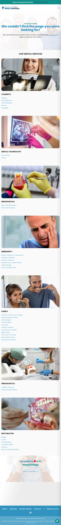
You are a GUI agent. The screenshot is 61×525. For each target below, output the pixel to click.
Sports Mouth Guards (8, 337)
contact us (53, 35)
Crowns (3, 439)
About (4, 509)
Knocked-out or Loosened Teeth (11, 262)
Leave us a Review (29, 471)
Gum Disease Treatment (9, 330)
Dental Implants (6, 442)
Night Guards (5, 332)
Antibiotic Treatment (7, 387)
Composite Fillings (7, 444)
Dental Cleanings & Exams (9, 317)
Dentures (4, 447)
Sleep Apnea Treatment (8, 340)
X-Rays (3, 158)
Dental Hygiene (6, 320)
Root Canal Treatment (8, 208)
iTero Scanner (5, 155)
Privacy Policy (53, 509)
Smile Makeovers (6, 100)
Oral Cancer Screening (8, 335)
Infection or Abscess (7, 260)
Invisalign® (4, 108)
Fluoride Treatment (7, 327)
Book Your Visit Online (41, 2)
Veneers (4, 105)
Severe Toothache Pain (8, 267)
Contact (37, 509)
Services (13, 509)
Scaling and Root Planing (9, 390)
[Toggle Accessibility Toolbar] (57, 521)
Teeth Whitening (6, 103)
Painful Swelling (6, 265)
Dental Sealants (6, 322)
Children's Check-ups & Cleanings (12, 315)
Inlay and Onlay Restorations (10, 449)
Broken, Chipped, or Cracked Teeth (12, 255)
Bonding (4, 98)
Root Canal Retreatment (8, 205)
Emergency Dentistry (8, 257)
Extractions (4, 325)
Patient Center (25, 509)
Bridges (3, 437)
